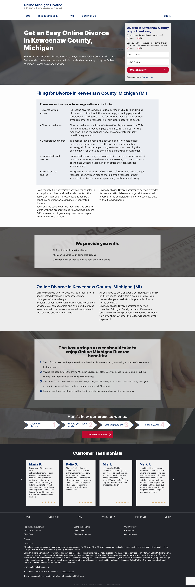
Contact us (53, 516)
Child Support (130, 530)
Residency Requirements (34, 527)
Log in (168, 516)
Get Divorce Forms (97, 434)
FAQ (72, 16)
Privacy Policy (108, 516)
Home (27, 516)
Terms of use (139, 516)
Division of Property (82, 534)
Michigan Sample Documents (36, 567)
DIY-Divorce (79, 530)
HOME (27, 16)
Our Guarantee (130, 534)
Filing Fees (28, 534)
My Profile (75, 549)
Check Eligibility (138, 70)
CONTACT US (89, 16)
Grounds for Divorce (32, 530)
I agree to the (141, 77)
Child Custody (130, 527)
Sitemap (27, 539)
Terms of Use (147, 77)
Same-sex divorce (82, 527)
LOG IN (167, 16)
